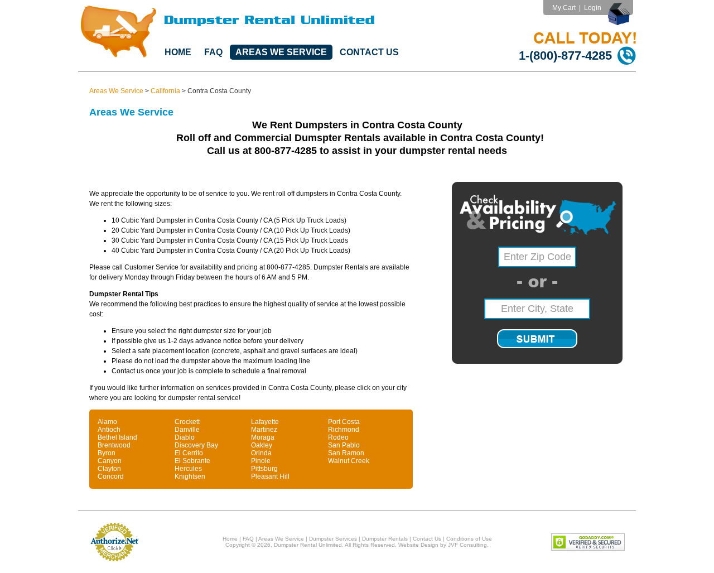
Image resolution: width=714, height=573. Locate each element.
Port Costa (344, 422)
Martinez (264, 430)
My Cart (564, 8)
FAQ (213, 52)
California (165, 91)
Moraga (262, 437)
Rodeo (338, 437)
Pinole (261, 461)
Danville (187, 430)
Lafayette (265, 422)
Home (178, 52)
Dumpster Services (333, 539)
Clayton (109, 469)
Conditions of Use (469, 539)
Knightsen (190, 476)
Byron (106, 453)
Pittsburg (264, 469)
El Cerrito (189, 453)
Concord (111, 476)
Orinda (261, 453)
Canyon (110, 461)
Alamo (107, 422)
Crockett (187, 422)
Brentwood (114, 445)
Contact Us (369, 52)
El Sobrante (192, 461)
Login (592, 8)
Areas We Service (281, 52)
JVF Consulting (467, 545)
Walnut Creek (348, 461)
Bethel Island (117, 437)
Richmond (343, 430)
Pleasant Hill (270, 476)
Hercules (188, 469)
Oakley (261, 445)
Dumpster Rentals (385, 539)
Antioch (109, 430)
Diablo (185, 437)
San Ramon (346, 453)
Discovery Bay (196, 445)
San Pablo (344, 445)
